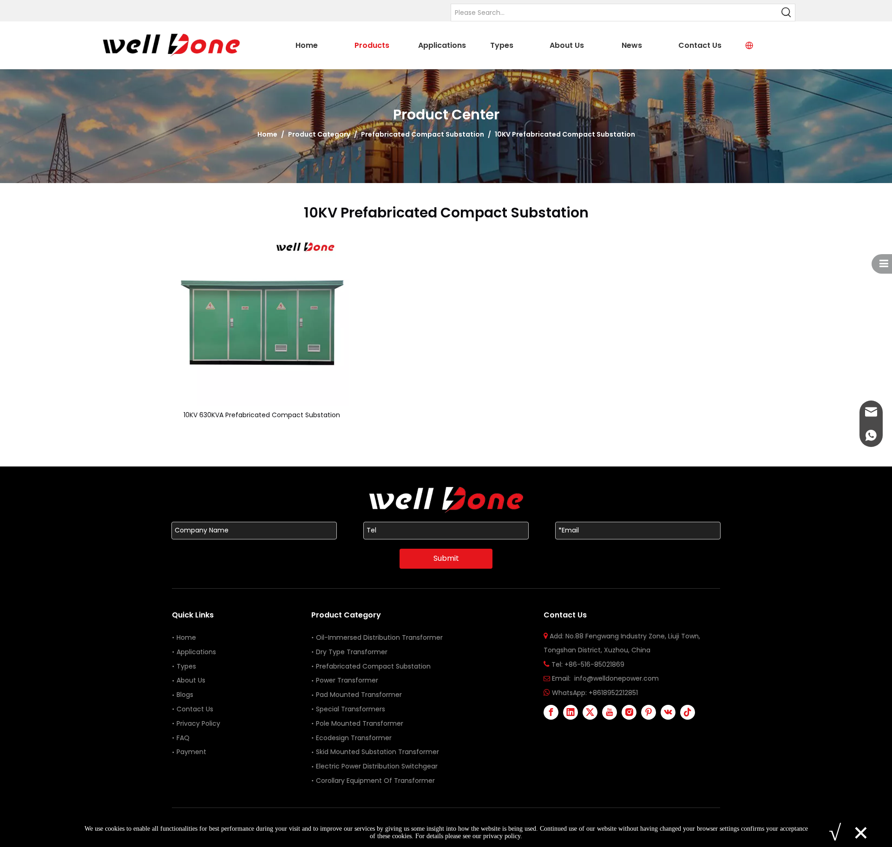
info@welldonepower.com (616, 678)
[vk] (668, 712)
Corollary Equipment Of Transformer (375, 780)
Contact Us (195, 709)
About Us (191, 680)
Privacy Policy (198, 723)
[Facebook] (551, 712)
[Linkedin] (570, 712)
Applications (196, 652)
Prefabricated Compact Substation (373, 666)
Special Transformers (350, 709)
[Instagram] (629, 712)
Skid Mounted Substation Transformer (377, 751)
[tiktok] (687, 712)
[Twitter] (590, 712)
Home (186, 637)
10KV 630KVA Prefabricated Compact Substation (262, 415)
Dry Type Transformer (351, 652)
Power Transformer (347, 680)
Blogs (185, 694)
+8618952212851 (613, 692)
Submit (446, 558)
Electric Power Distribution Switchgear (377, 766)
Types (186, 666)
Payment (191, 751)
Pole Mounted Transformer (359, 723)
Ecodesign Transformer (355, 737)
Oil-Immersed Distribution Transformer (379, 637)
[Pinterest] (648, 712)
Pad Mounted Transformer (359, 694)
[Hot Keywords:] (786, 12)
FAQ (183, 737)
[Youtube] (609, 712)
